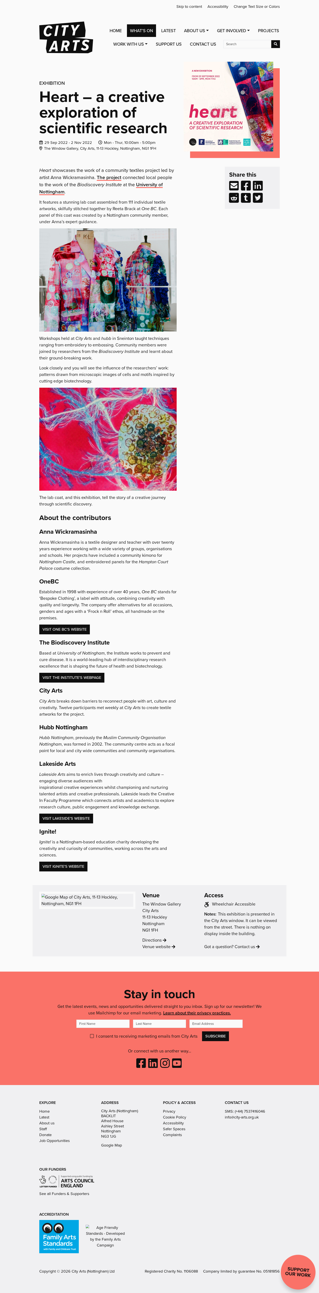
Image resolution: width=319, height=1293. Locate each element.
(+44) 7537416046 (250, 1111)
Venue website (156, 946)
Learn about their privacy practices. (197, 1013)
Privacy (169, 1111)
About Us (194, 30)
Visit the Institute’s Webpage (72, 677)
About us (46, 1123)
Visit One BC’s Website (65, 629)
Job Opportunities (54, 1140)
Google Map (111, 1145)
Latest (168, 30)
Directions (152, 940)
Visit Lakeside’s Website (66, 818)
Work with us (128, 44)
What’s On (141, 30)
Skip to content (189, 6)
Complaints (172, 1135)
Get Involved (231, 30)
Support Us (169, 44)
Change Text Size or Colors (257, 6)
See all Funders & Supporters (64, 1194)
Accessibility (217, 6)
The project (109, 177)
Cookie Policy (174, 1117)
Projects (268, 30)
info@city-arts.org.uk (242, 1117)
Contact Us (203, 44)
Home (116, 30)
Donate (45, 1135)
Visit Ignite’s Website (63, 866)
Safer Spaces (174, 1129)
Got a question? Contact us (229, 946)
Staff (43, 1129)
